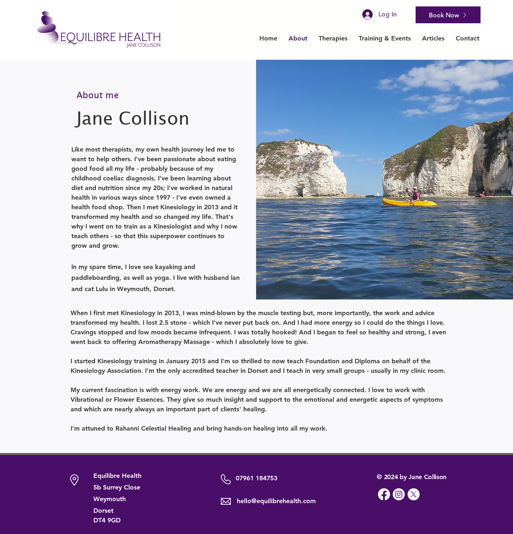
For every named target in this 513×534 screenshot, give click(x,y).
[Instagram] (399, 494)
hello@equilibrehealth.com (276, 501)
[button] (333, 38)
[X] (414, 494)
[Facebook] (384, 494)
